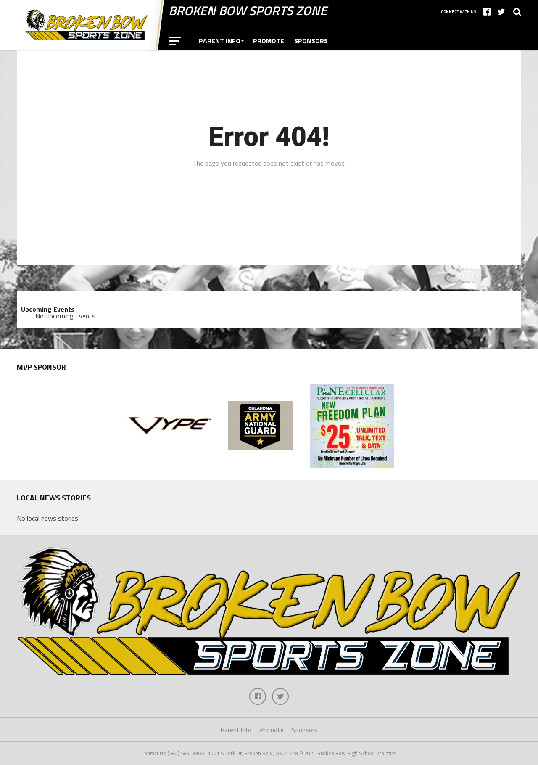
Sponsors (311, 41)
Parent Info (219, 41)
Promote (268, 41)
